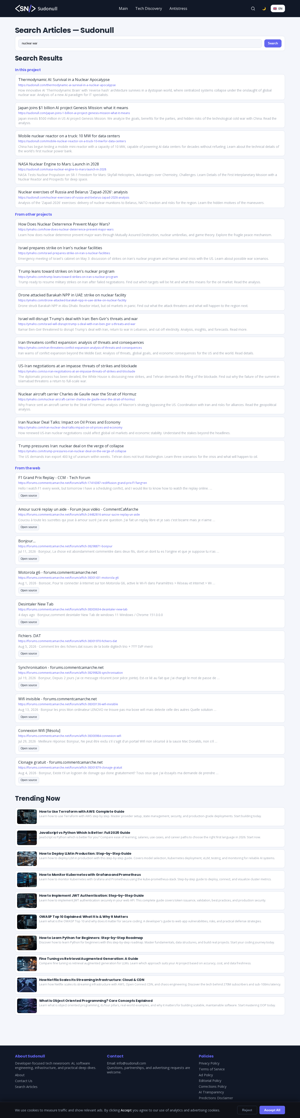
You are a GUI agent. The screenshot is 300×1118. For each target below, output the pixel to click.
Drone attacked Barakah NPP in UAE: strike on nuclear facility (72, 295)
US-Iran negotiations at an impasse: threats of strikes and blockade (77, 365)
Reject (247, 1110)
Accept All (272, 1110)
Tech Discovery (148, 8)
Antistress (178, 8)
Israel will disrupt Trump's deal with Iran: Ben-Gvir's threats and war (78, 318)
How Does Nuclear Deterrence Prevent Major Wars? (64, 224)
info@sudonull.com (131, 1063)
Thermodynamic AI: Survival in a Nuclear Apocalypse (64, 79)
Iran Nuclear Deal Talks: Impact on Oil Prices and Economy (69, 422)
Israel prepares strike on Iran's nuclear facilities (60, 247)
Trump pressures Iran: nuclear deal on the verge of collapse (71, 445)
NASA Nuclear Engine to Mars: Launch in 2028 (58, 164)
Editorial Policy (210, 1080)
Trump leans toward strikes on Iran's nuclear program (66, 271)
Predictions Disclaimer (216, 1098)
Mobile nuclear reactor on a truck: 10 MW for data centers (69, 135)
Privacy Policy (209, 1063)
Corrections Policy (212, 1086)
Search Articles (26, 1086)
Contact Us (23, 1081)
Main (123, 8)
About (20, 1075)
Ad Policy (206, 1075)
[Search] (253, 8)
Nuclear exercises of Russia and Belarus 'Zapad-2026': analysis (73, 192)
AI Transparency (211, 1092)
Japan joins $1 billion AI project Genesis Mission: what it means (73, 107)
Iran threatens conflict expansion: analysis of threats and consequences (81, 342)
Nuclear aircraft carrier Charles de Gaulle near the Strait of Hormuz (77, 394)
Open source (29, 495)
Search (273, 43)
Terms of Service (212, 1069)
